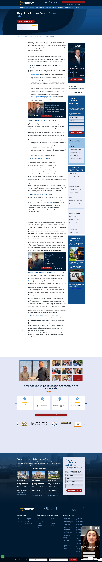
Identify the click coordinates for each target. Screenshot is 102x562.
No (49, 284)
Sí (52, 284)
